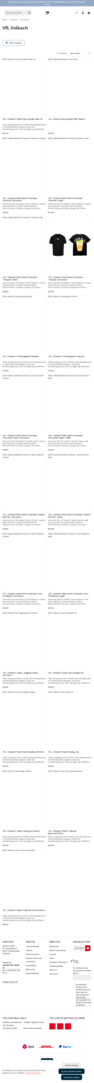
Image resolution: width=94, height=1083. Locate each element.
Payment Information (58, 962)
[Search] (29, 13)
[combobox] (15, 13)
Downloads (54, 946)
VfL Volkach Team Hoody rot (63, 752)
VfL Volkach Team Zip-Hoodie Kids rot (22, 119)
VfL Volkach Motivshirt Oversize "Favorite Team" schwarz (19, 436)
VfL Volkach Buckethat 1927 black (66, 119)
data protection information (82, 996)
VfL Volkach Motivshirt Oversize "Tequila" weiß (19, 278)
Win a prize (30, 969)
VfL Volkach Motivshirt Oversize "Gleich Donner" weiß (69, 515)
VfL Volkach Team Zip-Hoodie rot (65, 673)
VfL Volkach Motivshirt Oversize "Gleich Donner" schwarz (23, 515)
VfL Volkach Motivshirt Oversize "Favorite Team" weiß (65, 436)
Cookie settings (71, 1065)
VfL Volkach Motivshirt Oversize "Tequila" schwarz (65, 278)
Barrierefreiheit (32, 973)
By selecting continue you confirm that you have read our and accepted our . (83, 996)
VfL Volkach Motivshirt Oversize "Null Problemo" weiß (68, 595)
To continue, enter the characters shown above (82, 970)
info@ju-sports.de (10, 982)
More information (33, 1073)
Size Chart (53, 974)
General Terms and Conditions (34, 960)
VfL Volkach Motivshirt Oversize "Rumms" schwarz (19, 199)
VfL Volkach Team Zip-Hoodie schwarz (23, 752)
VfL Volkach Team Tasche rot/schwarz (23, 910)
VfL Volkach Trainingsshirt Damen (20, 356)
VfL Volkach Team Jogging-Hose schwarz (20, 674)
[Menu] (77, 13)
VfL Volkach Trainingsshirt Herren (66, 356)
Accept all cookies (71, 1077)
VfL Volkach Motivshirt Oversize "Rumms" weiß (65, 199)
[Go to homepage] (47, 13)
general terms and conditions (83, 1003)
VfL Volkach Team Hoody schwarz (21, 831)
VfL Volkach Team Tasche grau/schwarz (62, 832)
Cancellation (31, 965)
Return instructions (57, 950)
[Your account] (83, 13)
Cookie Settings (32, 946)
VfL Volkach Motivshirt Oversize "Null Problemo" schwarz (22, 595)
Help (51, 958)
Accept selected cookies (72, 1071)
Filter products (15, 43)
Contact (52, 954)
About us (53, 970)
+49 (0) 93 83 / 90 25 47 (10, 966)
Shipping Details (56, 966)
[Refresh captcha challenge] (76, 962)
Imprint (29, 950)
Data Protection (32, 954)
